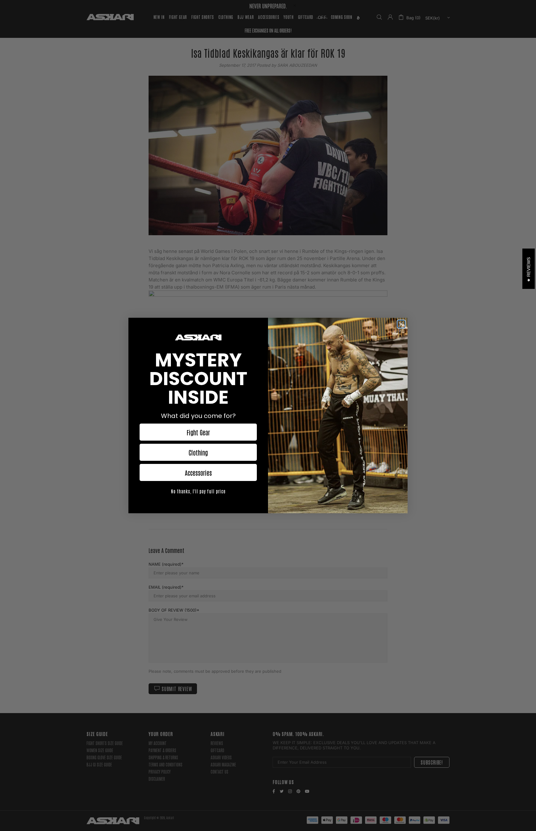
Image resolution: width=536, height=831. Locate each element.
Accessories (198, 473)
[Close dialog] (401, 324)
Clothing (198, 452)
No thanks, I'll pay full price (198, 491)
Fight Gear (198, 432)
